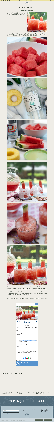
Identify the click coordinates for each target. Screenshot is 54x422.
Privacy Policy (17, 420)
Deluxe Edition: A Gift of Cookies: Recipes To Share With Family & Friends (42, 393)
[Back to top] (27, 415)
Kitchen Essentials (25, 409)
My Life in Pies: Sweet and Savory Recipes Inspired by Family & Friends (7, 393)
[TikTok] (7, 0)
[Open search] (12, 3)
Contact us (33, 0)
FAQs (23, 410)
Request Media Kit (35, 410)
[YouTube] (3, 0)
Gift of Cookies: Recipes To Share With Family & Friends (25, 393)
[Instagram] (5, 0)
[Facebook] (1, 0)
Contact (33, 409)
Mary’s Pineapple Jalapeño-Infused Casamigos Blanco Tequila (28, 340)
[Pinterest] (9, 0)
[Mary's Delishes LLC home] (27, 3)
